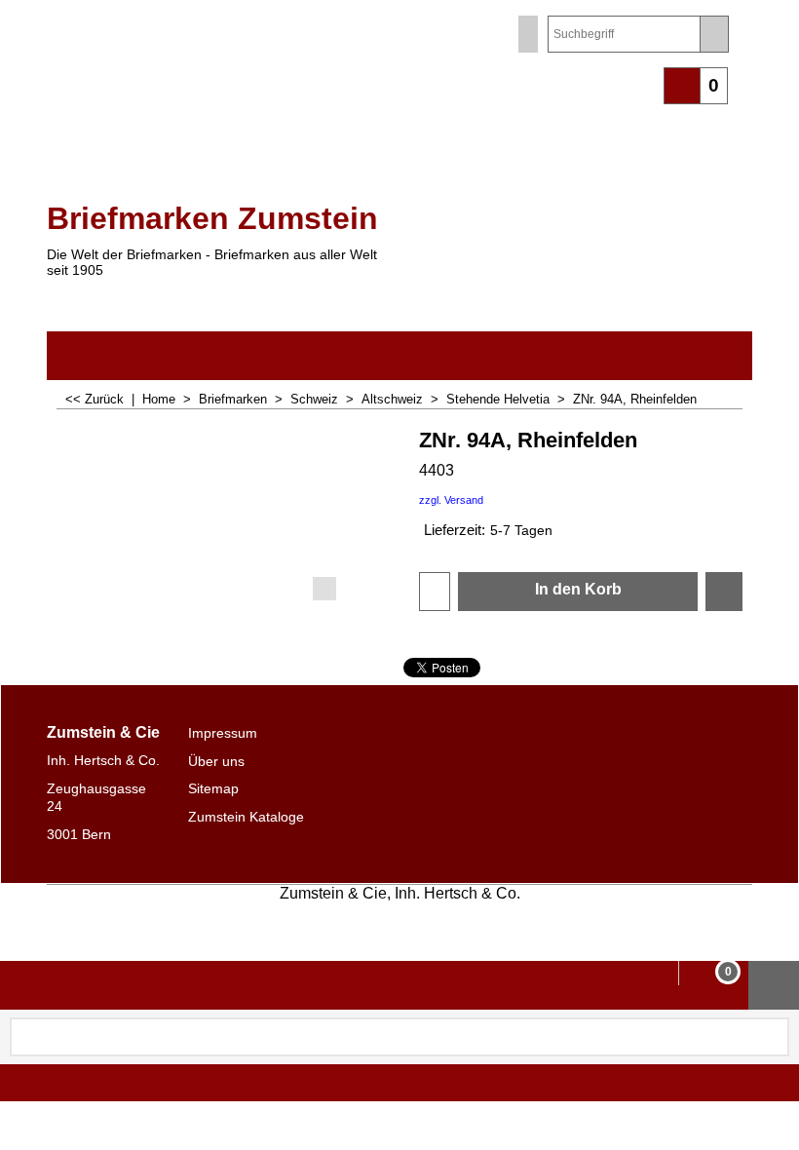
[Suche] (714, 34)
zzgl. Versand (451, 500)
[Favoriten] (723, 591)
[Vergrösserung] (223, 512)
